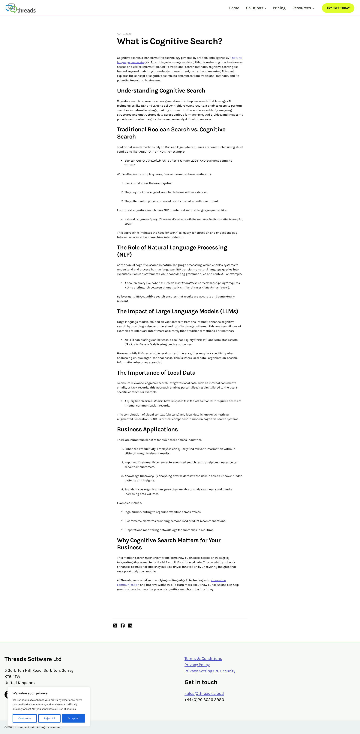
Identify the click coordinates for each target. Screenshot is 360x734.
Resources (301, 8)
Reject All (49, 718)
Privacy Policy (197, 664)
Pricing (279, 8)
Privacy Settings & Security (209, 671)
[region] (49, 706)
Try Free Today (338, 8)
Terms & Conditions (203, 658)
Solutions (254, 8)
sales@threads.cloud (204, 693)
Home (234, 8)
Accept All (73, 718)
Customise (24, 718)
